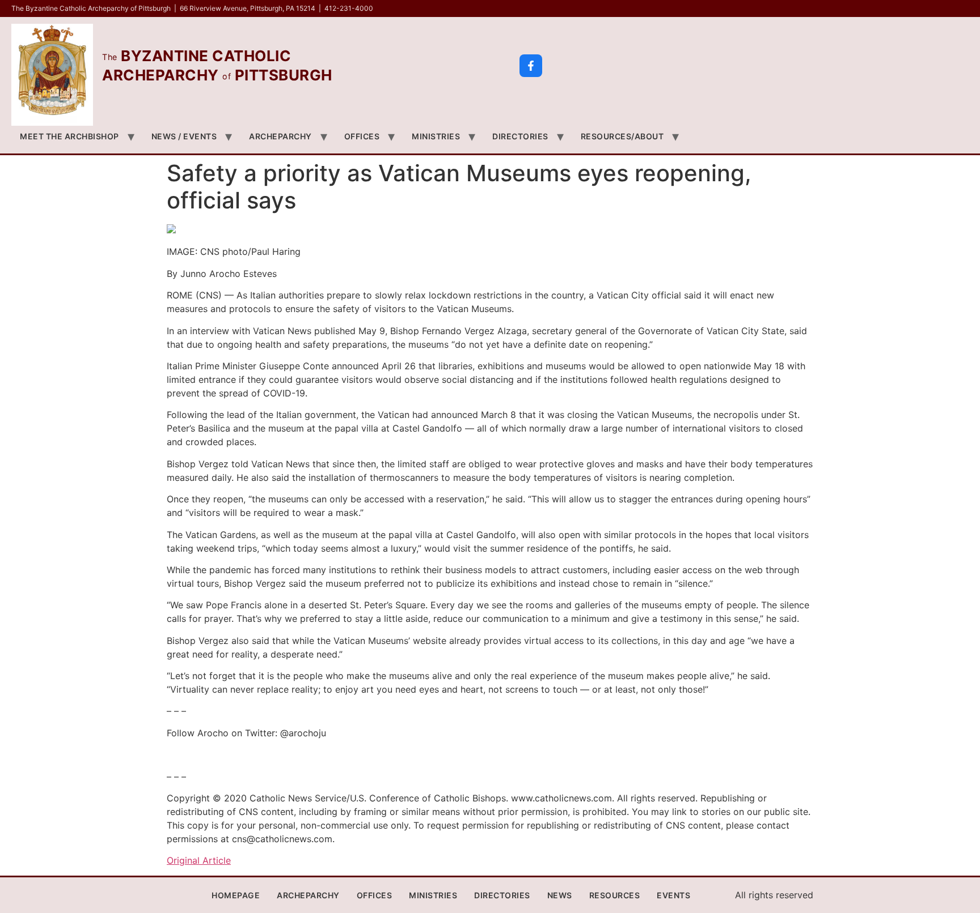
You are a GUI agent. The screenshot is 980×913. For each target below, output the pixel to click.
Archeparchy (280, 136)
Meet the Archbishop (69, 136)
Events (673, 895)
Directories (520, 136)
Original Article (199, 860)
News (559, 895)
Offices (362, 136)
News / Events (184, 136)
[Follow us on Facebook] (530, 65)
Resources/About (622, 136)
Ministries (436, 136)
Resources (614, 895)
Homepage (236, 895)
